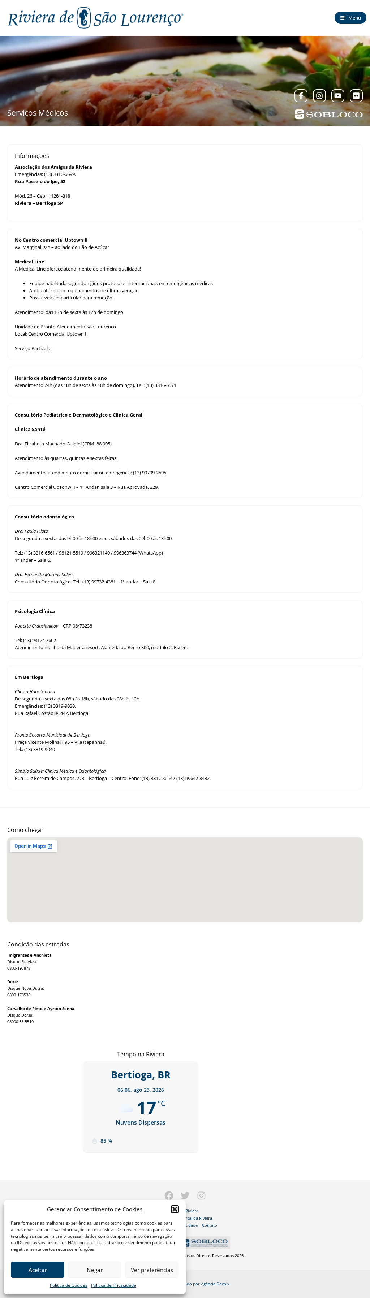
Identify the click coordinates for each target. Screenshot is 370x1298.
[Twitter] (185, 1195)
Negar (95, 1269)
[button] (174, 1209)
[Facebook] (168, 1195)
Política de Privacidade (113, 1285)
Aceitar (38, 1269)
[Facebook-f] (300, 95)
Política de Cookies (68, 1285)
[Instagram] (319, 95)
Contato (209, 1225)
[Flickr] (356, 95)
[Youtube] (337, 95)
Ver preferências (152, 1269)
